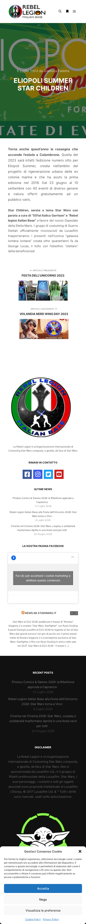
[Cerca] (60, 11)
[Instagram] (37, 474)
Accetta (43, 888)
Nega (43, 899)
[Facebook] (27, 474)
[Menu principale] (74, 11)
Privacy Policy (51, 919)
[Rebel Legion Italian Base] (28, 11)
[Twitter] (48, 474)
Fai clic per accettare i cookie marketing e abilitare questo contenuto (43, 578)
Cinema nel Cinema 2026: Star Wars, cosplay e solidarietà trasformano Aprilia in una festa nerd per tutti (43, 721)
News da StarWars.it (40, 613)
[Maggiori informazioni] (67, 11)
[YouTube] (59, 474)
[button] (80, 851)
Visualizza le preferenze (43, 910)
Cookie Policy (33, 919)
